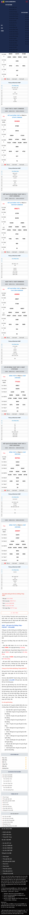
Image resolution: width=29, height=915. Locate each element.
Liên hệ (16, 891)
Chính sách (11, 891)
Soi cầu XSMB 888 (7, 845)
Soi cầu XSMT (24, 12)
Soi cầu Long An (13, 38)
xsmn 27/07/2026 (20, 371)
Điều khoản (4, 891)
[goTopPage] (26, 910)
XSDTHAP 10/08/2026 (17, 204)
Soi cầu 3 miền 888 (6, 839)
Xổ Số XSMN (9, 598)
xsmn (6, 111)
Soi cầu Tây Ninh (13, 42)
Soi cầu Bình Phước (13, 16)
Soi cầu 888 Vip (14, 813)
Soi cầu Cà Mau (12, 20)
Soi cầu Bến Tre (12, 9)
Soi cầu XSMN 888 (9, 603)
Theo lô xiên (6, 804)
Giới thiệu (23, 889)
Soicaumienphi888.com (11, 888)
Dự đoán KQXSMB (7, 775)
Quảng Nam (5, 768)
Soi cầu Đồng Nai (13, 27)
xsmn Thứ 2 (12, 111)
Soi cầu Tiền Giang (13, 45)
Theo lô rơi (5, 802)
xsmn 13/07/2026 (20, 520)
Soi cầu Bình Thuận (13, 18)
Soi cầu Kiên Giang (13, 36)
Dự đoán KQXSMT (7, 785)
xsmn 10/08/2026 (20, 198)
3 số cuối (21, 79)
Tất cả (8, 79)
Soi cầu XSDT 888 (9, 605)
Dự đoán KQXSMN (7, 776)
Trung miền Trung (7, 837)
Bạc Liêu (4, 757)
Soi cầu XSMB (2, 28)
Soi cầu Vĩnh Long (13, 49)
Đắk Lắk (4, 766)
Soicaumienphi (10, 1)
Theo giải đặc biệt (7, 799)
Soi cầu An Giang (13, 11)
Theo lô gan (6, 797)
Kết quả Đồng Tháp (14, 115)
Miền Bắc (4, 760)
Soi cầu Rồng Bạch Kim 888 (10, 826)
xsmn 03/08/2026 (20, 284)
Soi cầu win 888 (7, 816)
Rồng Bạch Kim (7, 824)
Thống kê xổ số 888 (6, 853)
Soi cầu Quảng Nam (8, 789)
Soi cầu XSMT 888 (7, 850)
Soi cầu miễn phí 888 (7, 828)
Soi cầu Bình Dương (13, 14)
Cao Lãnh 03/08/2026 (17, 290)
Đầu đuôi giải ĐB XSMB (9, 800)
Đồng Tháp (12, 375)
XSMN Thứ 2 (13, 601)
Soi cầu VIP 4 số (7, 843)
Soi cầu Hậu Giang (13, 31)
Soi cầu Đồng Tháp (13, 29)
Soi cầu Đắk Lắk (7, 787)
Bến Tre (4, 762)
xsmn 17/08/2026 (20, 111)
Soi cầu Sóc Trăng (13, 40)
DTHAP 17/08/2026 (17, 117)
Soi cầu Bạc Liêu (13, 7)
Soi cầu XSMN (8, 4)
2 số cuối (14, 79)
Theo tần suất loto (7, 806)
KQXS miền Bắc (7, 832)
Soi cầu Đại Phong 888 (8, 820)
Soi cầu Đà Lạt (12, 25)
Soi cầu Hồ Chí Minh (13, 33)
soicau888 (11, 680)
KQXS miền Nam (7, 834)
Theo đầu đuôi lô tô (7, 808)
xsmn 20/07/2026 (20, 447)
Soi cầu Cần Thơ (13, 22)
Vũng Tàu (4, 764)
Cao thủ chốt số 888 (8, 822)
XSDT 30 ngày (13, 608)
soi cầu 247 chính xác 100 (7, 882)
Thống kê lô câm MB (8, 810)
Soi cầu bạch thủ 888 (8, 818)
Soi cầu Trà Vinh (13, 47)
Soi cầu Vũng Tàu (13, 51)
